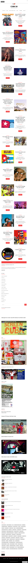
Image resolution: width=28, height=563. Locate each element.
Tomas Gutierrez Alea (21, 547)
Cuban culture (16, 531)
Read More (20, 25)
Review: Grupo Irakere (7, 516)
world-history (20, 548)
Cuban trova (17, 537)
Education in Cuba (4, 288)
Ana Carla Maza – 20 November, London (20, 216)
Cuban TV (21, 537)
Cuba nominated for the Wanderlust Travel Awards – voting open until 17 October (8, 101)
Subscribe (20, 10)
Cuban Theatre (3, 287)
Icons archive (17, 540)
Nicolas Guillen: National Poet (8, 479)
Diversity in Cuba (12, 539)
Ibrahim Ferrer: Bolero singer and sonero (7, 170)
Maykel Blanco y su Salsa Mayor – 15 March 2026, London (20, 15)
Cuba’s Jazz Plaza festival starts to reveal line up (7, 33)
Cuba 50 (14, 6)
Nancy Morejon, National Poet (8, 483)
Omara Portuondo (12, 545)
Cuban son (3, 537)
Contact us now (3, 412)
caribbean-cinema (4, 526)
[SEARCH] (25, 305)
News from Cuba (8, 31)
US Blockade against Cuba (13, 548)
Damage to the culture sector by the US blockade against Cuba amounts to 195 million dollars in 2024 (20, 120)
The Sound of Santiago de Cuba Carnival (20, 187)
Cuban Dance (7, 135)
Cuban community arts (10, 531)
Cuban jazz (3, 534)
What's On (2, 301)
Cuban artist (14, 529)
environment (22, 539)
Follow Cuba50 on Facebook (5, 307)
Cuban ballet (19, 529)
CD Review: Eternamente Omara (20, 50)
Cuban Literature (8, 534)
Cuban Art (2, 277)
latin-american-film (12, 542)
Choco (19, 526)
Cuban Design (3, 280)
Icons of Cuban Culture (12, 10)
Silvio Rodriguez (12, 547)
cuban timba (13, 537)
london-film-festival (19, 542)
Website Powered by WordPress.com (14, 561)
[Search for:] (12, 304)
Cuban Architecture (5, 529)
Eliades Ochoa (18, 539)
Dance (8, 539)
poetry (8, 547)
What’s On (4, 10)
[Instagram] (4, 555)
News (7, 10)
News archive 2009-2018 (4, 293)
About (17, 10)
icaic (13, 540)
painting (17, 545)
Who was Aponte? (7, 494)
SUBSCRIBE (3, 270)
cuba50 (19, 52)
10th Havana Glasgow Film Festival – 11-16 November (7, 233)
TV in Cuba (7, 548)
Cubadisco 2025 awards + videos (20, 250)
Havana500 (10, 540)
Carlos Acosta (15, 526)
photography (4, 547)
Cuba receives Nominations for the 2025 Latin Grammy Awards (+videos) (7, 68)
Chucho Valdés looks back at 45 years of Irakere (11, 490)
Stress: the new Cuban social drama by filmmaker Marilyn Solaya (13, 501)
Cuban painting (18, 534)
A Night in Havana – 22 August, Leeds (7, 201)
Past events (7, 199)
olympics (7, 545)
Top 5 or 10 (3, 548)
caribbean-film (10, 526)
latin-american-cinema (5, 542)
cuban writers (4, 539)
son (15, 547)
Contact (24, 10)
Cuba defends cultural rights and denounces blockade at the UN (20, 85)
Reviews (2, 298)
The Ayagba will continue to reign (7, 137)
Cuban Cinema (24, 529)
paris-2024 (21, 545)
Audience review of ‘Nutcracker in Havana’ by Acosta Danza (12, 509)
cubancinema (4, 531)
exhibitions (3, 540)
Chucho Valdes (23, 526)
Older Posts (14, 262)
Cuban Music (20, 48)
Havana (7, 540)
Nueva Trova (3, 545)
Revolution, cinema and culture (20, 152)
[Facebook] (2, 555)
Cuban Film (20, 150)
